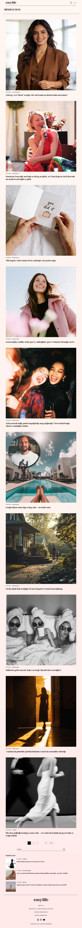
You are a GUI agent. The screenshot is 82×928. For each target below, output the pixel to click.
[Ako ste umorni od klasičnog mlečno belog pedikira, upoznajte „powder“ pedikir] (11, 875)
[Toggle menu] (75, 2)
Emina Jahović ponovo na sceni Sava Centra (30, 862)
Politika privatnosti (41, 912)
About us (41, 905)
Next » (51, 843)
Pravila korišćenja (41, 915)
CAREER (25, 859)
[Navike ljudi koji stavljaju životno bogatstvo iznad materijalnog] (41, 548)
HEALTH (25, 882)
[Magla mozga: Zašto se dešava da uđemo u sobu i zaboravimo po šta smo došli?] (11, 887)
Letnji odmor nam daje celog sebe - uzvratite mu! (28, 507)
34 (46, 843)
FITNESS (14, 830)
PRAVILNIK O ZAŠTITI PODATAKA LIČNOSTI (41, 909)
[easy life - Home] (11, 2)
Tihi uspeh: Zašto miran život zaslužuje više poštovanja (31, 260)
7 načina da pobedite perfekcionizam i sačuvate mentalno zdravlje (36, 751)
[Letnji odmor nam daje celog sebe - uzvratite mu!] (41, 467)
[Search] (71, 3)
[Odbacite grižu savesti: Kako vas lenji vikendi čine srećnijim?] (41, 630)
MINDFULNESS (15, 173)
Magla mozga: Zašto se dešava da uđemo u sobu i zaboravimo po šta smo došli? (42, 885)
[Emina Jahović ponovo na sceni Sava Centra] (11, 863)
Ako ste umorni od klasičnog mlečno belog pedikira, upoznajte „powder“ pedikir (42, 873)
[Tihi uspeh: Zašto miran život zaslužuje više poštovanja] (41, 220)
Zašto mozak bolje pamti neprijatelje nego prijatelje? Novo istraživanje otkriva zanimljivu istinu (38, 425)
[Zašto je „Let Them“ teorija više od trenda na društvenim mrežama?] (41, 55)
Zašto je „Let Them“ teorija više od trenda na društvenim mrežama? (36, 95)
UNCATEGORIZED (27, 870)
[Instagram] (38, 920)
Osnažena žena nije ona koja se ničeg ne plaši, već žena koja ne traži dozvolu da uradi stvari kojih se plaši (40, 178)
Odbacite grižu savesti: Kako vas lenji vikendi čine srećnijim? (33, 670)
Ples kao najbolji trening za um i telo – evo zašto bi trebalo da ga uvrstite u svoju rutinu (39, 834)
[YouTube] (44, 920)
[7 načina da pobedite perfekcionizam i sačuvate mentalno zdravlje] (41, 711)
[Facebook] (41, 920)
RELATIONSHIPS (16, 92)
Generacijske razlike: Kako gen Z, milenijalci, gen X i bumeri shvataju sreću (40, 341)
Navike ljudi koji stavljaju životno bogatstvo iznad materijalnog (34, 588)
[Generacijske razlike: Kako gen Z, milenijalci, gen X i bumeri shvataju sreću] (41, 301)
